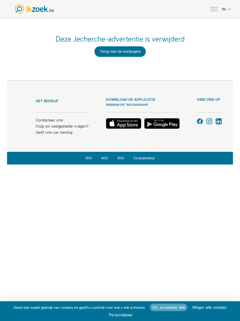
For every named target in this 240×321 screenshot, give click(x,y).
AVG (120, 158)
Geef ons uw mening (54, 132)
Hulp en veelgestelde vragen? (62, 126)
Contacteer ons (49, 120)
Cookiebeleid (143, 158)
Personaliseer (121, 315)
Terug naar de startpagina (120, 51)
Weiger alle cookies (209, 307)
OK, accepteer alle (168, 307)
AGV (104, 158)
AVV (89, 158)
